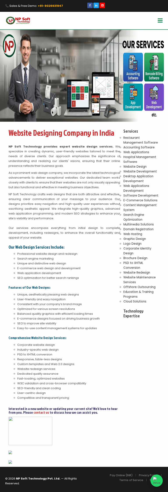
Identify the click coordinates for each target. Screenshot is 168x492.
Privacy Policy (148, 475)
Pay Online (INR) (121, 475)
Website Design (135, 167)
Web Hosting (132, 234)
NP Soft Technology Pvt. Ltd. (38, 478)
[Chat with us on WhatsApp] (156, 480)
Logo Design (132, 244)
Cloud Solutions (134, 301)
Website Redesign (136, 273)
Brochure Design (135, 258)
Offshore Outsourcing (139, 287)
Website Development (140, 171)
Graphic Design (134, 239)
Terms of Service (131, 480)
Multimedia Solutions (138, 224)
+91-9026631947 (50, 6)
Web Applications (136, 152)
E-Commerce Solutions (140, 200)
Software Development (140, 195)
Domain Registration (138, 229)
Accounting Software (139, 147)
